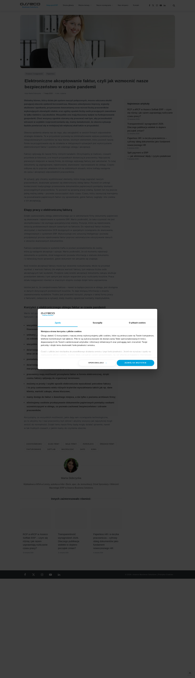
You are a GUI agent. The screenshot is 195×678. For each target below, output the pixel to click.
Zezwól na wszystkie (135, 363)
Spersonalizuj (96, 363)
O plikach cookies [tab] (137, 323)
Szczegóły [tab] (97, 323)
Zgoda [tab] (58, 323)
